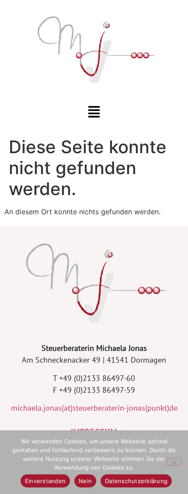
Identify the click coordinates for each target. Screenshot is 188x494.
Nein (85, 480)
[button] (94, 112)
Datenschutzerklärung (136, 480)
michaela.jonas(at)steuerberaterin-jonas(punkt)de (94, 408)
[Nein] (174, 462)
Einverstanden (45, 480)
